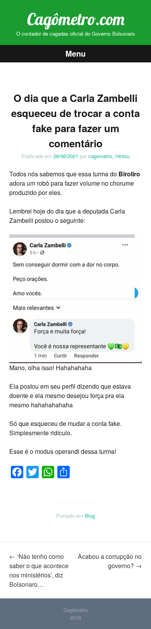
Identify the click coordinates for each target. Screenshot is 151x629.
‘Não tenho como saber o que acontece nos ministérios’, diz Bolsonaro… (39, 570)
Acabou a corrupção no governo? (110, 561)
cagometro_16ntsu (109, 156)
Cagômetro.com (75, 19)
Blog (90, 515)
